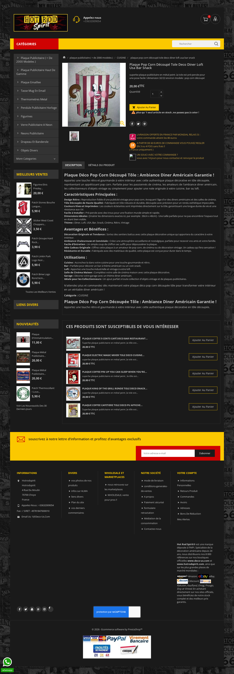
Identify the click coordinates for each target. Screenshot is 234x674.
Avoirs (183, 502)
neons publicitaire (30, 133)
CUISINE (83, 295)
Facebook (19, 609)
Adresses (185, 508)
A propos (149, 496)
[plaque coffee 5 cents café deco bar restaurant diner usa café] (73, 344)
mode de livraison (153, 480)
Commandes (187, 496)
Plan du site (77, 502)
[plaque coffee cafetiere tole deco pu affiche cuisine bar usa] (73, 410)
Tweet (138, 123)
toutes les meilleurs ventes (41, 291)
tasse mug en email (31, 90)
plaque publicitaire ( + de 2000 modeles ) (34, 59)
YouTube (32, 609)
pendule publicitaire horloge (36, 107)
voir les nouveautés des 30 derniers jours (31, 407)
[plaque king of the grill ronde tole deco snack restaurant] (73, 394)
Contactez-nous (152, 528)
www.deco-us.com (198, 560)
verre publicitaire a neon (34, 124)
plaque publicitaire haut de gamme (35, 71)
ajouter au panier (144, 107)
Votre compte (187, 473)
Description (73, 165)
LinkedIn (50, 609)
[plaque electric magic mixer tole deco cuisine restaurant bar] (73, 360)
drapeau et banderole (32, 142)
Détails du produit (101, 165)
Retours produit (189, 491)
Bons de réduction (190, 513)
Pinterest (144, 123)
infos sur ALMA (79, 491)
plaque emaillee (28, 82)
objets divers (27, 150)
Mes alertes (183, 519)
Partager (132, 123)
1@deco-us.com (41, 516)
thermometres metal (31, 99)
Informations (27, 473)
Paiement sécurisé (154, 502)
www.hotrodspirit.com (190, 564)
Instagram (44, 609)
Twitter (26, 609)
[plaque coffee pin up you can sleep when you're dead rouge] (73, 377)
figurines (24, 116)
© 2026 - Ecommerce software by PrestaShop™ (117, 629)
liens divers (27, 304)
